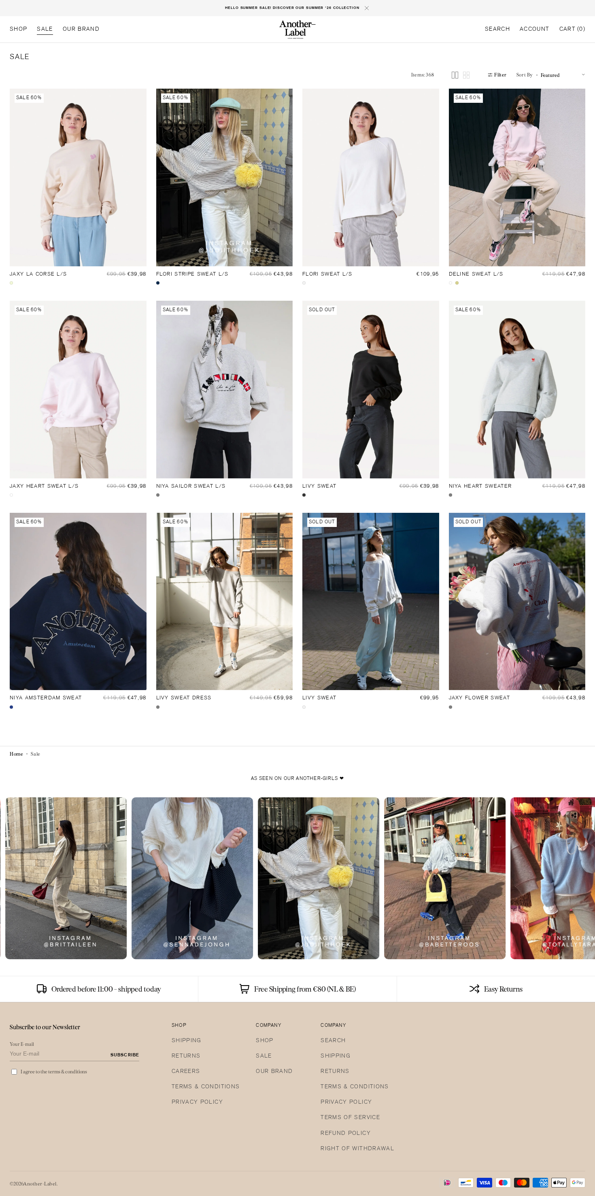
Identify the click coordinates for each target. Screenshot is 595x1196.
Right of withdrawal (357, 1148)
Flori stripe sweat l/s (192, 274)
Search (333, 1040)
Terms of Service (350, 1117)
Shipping (187, 1040)
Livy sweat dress (184, 698)
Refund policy (346, 1133)
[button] (497, 29)
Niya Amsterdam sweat (46, 698)
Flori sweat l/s (327, 274)
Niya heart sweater (480, 486)
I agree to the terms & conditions (54, 1071)
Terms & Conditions (206, 1087)
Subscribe (124, 1055)
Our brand (274, 1071)
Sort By (524, 74)
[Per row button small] (466, 75)
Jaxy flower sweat (479, 698)
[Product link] (78, 177)
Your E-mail (22, 1044)
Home (16, 753)
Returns (186, 1056)
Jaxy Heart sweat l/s (44, 486)
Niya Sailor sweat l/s (191, 486)
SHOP (264, 1040)
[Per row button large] (455, 75)
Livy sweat (319, 486)
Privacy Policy (197, 1102)
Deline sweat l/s (476, 274)
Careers (186, 1071)
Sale (264, 1056)
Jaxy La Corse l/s (38, 274)
